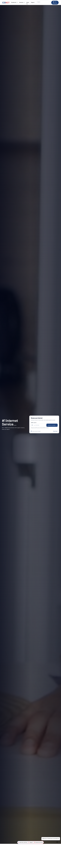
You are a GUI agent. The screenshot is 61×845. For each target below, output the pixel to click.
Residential (13, 2)
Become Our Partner (39, 842)
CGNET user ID (33, 422)
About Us (27, 3)
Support (32, 2)
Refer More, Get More (23, 842)
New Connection (55, 2)
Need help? (55, 431)
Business (21, 2)
